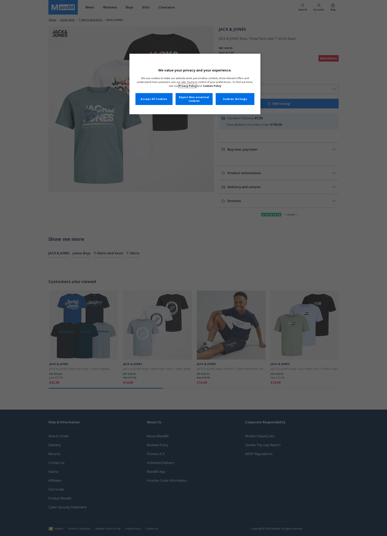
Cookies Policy (212, 86)
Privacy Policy (188, 86)
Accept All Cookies (154, 99)
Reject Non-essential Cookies (194, 99)
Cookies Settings (235, 99)
